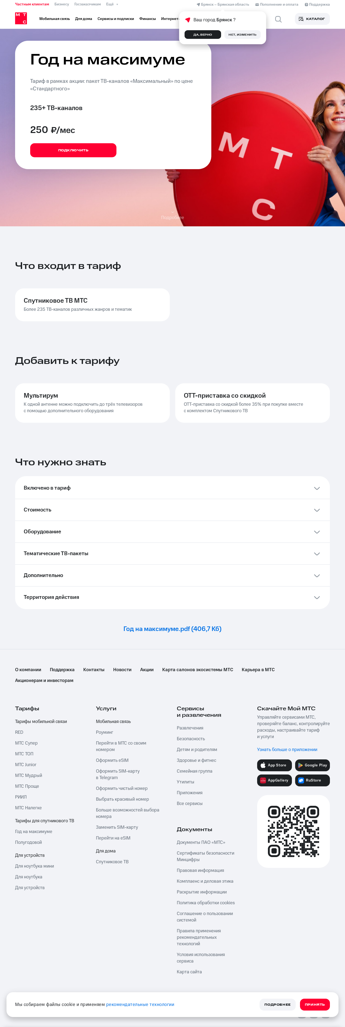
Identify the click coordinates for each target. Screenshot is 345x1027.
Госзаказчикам (87, 4)
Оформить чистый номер (122, 788)
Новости (122, 670)
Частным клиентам (32, 4)
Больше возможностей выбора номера (127, 813)
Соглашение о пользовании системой (205, 916)
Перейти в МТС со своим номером (121, 746)
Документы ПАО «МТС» (201, 842)
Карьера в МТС (258, 670)
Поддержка (62, 670)
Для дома (106, 851)
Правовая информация (200, 870)
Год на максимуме (33, 831)
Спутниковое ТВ (112, 862)
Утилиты (185, 782)
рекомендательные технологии (140, 1004)
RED (19, 732)
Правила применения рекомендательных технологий (199, 937)
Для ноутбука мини (34, 866)
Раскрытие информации (202, 892)
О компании (28, 670)
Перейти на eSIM (113, 838)
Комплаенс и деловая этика (205, 881)
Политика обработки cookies (206, 903)
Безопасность (191, 739)
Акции (147, 670)
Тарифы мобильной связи (41, 721)
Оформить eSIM (112, 760)
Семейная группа (194, 771)
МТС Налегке (28, 808)
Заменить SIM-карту (117, 827)
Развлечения (190, 728)
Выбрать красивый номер (122, 799)
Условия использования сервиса (201, 957)
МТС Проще (27, 786)
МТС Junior (25, 765)
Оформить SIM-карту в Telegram (118, 774)
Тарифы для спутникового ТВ (44, 821)
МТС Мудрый (28, 775)
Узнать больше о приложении (287, 749)
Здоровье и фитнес (196, 760)
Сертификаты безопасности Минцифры (205, 856)
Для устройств (30, 855)
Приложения (189, 793)
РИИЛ (21, 797)
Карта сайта (189, 972)
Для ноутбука (28, 877)
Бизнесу (61, 4)
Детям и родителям (197, 749)
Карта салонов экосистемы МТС (197, 670)
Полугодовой (28, 842)
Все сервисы (190, 803)
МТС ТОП (24, 754)
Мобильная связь (113, 721)
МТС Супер (26, 743)
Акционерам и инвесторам (44, 680)
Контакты (94, 670)
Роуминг (104, 732)
